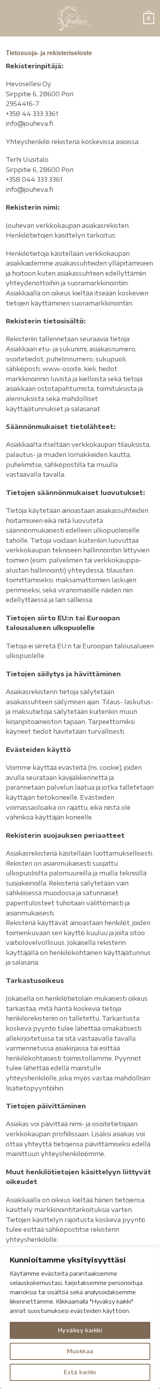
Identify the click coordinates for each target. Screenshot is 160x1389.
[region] (80, 1318)
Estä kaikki (80, 1372)
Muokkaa (80, 1351)
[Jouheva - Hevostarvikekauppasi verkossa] (75, 18)
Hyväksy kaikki (80, 1330)
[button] (10, 18)
